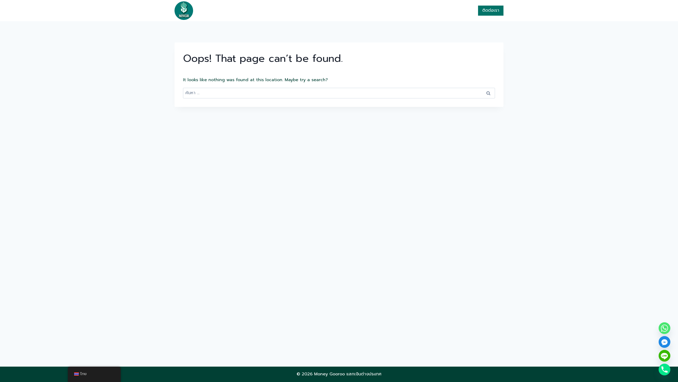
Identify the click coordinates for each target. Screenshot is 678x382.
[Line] (664, 356)
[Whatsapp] (664, 328)
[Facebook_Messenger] (664, 342)
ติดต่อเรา (490, 10)
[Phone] (664, 369)
